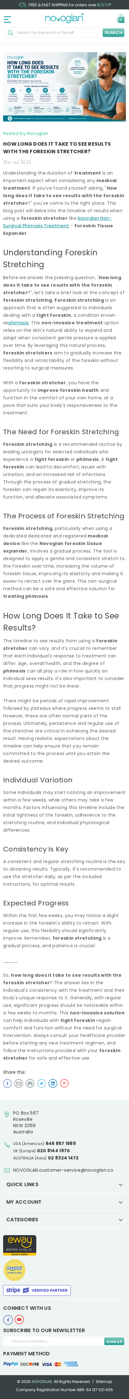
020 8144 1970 (53, 1151)
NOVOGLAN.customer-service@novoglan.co (63, 1170)
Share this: (14, 1072)
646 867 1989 (61, 1143)
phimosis (18, 323)
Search (113, 32)
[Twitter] (41, 1083)
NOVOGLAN (42, 1381)
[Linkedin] (53, 1083)
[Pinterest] (64, 1083)
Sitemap (104, 1381)
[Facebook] (7, 1083)
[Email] (18, 1083)
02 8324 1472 (63, 1158)
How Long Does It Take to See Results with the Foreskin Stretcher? (57, 147)
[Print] (30, 1083)
